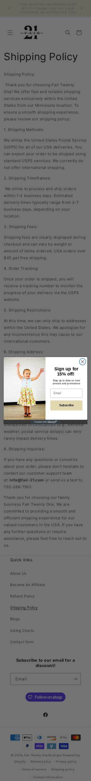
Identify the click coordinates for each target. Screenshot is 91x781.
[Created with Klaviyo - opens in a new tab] (45, 422)
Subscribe (66, 405)
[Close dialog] (82, 362)
